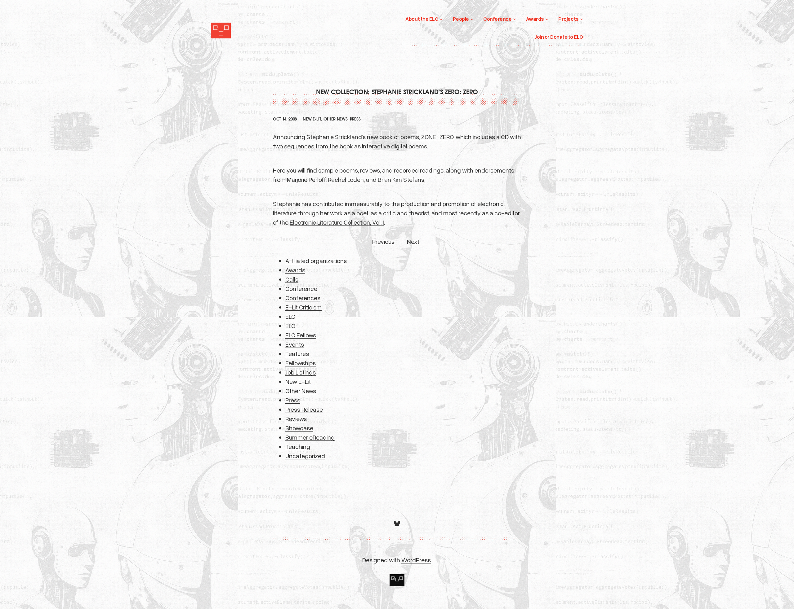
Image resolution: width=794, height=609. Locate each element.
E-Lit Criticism (303, 307)
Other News (335, 119)
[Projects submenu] (581, 18)
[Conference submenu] (514, 18)
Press (355, 119)
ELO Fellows (300, 335)
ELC (290, 316)
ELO (290, 325)
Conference (301, 288)
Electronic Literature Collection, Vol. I (337, 222)
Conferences (302, 297)
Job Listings (300, 372)
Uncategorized (305, 455)
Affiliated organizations (316, 260)
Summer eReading (310, 437)
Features (297, 353)
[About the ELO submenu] (441, 18)
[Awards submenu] (546, 18)
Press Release (304, 409)
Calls (291, 279)
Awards (295, 270)
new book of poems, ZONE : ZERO (410, 136)
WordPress (416, 559)
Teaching (297, 446)
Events (294, 344)
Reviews (296, 418)
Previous (383, 241)
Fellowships (300, 362)
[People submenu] (471, 18)
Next (413, 241)
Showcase (299, 428)
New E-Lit (312, 119)
